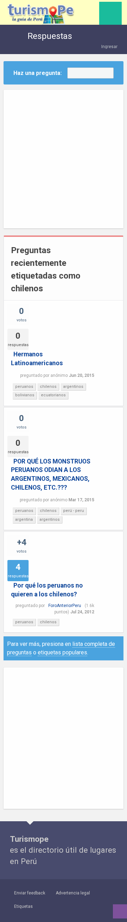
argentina (24, 519)
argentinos (73, 386)
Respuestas (50, 36)
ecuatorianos (53, 395)
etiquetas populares (62, 652)
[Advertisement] (63, 159)
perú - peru (73, 510)
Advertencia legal (73, 893)
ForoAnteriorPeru (64, 605)
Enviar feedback (29, 893)
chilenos (48, 386)
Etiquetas (23, 906)
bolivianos (24, 395)
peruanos (24, 386)
